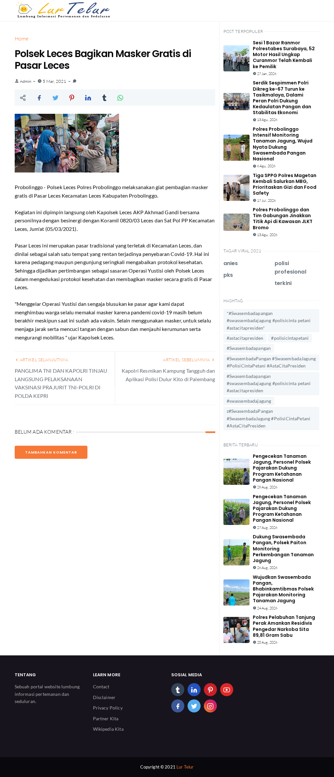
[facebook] (177, 705)
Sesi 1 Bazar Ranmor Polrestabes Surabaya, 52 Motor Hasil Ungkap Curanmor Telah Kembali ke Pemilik (284, 54)
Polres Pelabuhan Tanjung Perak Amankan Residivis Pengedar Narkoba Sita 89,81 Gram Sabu (284, 626)
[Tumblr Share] (104, 97)
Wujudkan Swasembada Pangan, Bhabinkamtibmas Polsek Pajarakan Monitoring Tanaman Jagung (283, 589)
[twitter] (194, 705)
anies (230, 263)
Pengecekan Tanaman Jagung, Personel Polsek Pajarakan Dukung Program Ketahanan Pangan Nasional (282, 468)
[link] (74, 81)
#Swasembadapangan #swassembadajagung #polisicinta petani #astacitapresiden (269, 383)
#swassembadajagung (249, 401)
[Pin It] (72, 97)
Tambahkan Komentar (51, 452)
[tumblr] (177, 689)
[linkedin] (194, 689)
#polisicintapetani (290, 338)
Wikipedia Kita (108, 729)
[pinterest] (210, 689)
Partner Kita (106, 718)
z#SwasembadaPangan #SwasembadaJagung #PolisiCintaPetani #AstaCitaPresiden (269, 418)
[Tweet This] (55, 97)
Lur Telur (184, 767)
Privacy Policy (108, 707)
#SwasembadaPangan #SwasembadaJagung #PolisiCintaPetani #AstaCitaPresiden (271, 362)
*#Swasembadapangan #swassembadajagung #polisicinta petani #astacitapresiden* (269, 320)
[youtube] (226, 689)
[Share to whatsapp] (121, 97)
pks (228, 275)
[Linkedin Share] (88, 97)
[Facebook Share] (39, 97)
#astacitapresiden (245, 338)
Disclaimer (104, 697)
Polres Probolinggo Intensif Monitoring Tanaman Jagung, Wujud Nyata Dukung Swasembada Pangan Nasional (282, 144)
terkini (283, 283)
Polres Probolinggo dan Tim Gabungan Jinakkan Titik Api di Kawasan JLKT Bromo (282, 218)
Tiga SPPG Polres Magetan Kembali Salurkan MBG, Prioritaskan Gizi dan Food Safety (284, 184)
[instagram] (210, 705)
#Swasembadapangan (249, 348)
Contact (101, 686)
